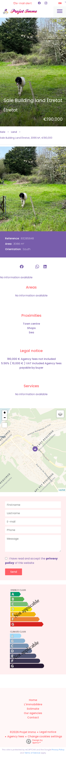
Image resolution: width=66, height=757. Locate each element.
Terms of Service (32, 752)
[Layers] (60, 414)
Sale (2, 132)
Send (13, 572)
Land (14, 132)
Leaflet (62, 490)
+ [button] (5, 412)
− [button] (5, 417)
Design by (37, 741)
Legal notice (47, 732)
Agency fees (15, 736)
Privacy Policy (58, 749)
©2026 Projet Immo (23, 732)
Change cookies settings (45, 736)
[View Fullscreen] (4, 425)
